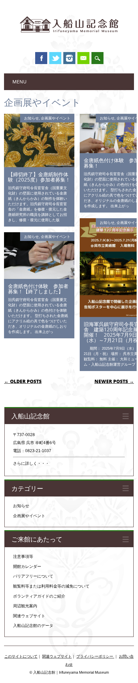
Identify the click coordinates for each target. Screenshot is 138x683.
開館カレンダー (27, 566)
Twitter (55, 58)
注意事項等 (23, 556)
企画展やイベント (55, 117)
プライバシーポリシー (95, 656)
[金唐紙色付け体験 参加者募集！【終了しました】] (39, 277)
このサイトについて (21, 656)
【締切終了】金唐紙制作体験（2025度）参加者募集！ (39, 177)
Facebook (41, 58)
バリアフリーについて (33, 576)
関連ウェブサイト (29, 616)
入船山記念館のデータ (33, 625)
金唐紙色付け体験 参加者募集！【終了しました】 (38, 289)
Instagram (69, 58)
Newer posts (114, 381)
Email (83, 58)
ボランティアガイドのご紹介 (39, 596)
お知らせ (31, 117)
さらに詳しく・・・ (31, 463)
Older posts (23, 381)
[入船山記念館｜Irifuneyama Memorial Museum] (69, 39)
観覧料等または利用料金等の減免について (51, 586)
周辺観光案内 (25, 606)
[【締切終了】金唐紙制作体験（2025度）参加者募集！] (39, 165)
